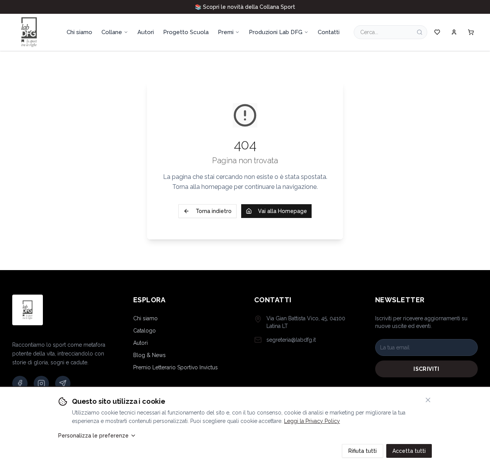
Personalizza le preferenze (93, 436)
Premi (226, 32)
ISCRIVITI (426, 369)
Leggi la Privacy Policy (312, 421)
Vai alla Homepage (282, 211)
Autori (140, 343)
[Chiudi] (428, 400)
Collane (111, 32)
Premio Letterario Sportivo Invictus (175, 367)
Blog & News (149, 355)
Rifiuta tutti (362, 451)
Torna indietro (214, 211)
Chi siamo (145, 318)
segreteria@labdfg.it (291, 340)
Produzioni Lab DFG (275, 32)
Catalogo (144, 331)
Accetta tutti (409, 451)
